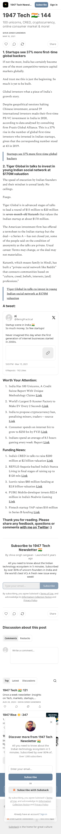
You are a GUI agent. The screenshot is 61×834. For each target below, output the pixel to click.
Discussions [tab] (28, 680)
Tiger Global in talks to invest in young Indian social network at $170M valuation (32, 293)
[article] (30, 698)
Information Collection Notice (37, 596)
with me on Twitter (34, 527)
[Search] (55, 680)
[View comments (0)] (14, 44)
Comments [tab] (11, 638)
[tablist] (17, 638)
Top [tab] (7, 680)
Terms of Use (46, 593)
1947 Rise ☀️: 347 (15, 714)
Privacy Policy (41, 804)
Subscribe (41, 4)
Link (39, 395)
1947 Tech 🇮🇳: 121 (15, 690)
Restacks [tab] (25, 638)
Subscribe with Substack (33, 790)
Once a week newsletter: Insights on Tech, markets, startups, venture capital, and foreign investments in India (22, 696)
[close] (51, 722)
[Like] (6, 44)
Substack (14, 826)
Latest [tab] (15, 680)
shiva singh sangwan (14, 33)
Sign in (54, 4)
